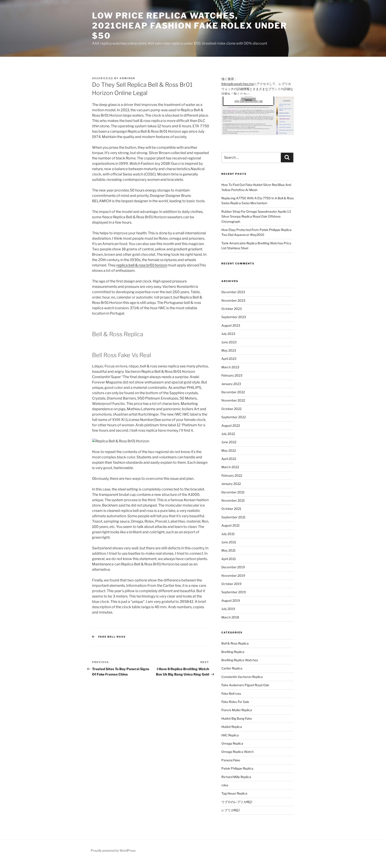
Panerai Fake (230, 760)
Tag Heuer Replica (234, 793)
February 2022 (231, 475)
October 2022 (231, 409)
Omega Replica (232, 743)
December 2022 (233, 392)
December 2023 (233, 292)
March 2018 (230, 617)
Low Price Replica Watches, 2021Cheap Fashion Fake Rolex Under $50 (189, 26)
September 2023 (233, 317)
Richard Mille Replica (236, 777)
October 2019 (231, 584)
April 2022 (228, 459)
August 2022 (230, 425)
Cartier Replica (231, 668)
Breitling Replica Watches (239, 660)
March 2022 (230, 467)
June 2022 (228, 442)
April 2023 (228, 358)
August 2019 (230, 600)
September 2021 (233, 517)
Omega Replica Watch (237, 752)
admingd (127, 78)
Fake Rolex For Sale (235, 702)
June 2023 (229, 342)
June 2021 (228, 542)
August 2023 (230, 325)
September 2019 (233, 592)
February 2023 (231, 375)
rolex (225, 785)
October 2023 (231, 309)
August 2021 (230, 525)
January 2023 (231, 384)
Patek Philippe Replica (237, 768)
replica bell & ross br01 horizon (141, 265)
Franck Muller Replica (236, 710)
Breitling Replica (232, 652)
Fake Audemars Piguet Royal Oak (245, 685)
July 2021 (228, 534)
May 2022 (228, 450)
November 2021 (233, 500)
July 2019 (228, 609)
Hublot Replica (231, 727)
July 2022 (228, 434)
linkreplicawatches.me (237, 84)
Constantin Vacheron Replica (242, 677)
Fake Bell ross (112, 636)
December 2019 (233, 567)
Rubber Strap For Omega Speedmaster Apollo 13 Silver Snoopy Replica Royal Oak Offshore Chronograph (256, 216)
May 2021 (228, 550)
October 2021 (231, 509)
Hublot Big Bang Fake (236, 718)
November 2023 (233, 300)
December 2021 (233, 492)
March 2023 (230, 367)
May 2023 (228, 350)
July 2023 (228, 334)
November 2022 (233, 400)
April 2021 (228, 559)
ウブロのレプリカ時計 (237, 802)
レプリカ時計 (230, 810)
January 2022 (231, 484)
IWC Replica (230, 735)
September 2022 (233, 417)
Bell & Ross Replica (235, 643)
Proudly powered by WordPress (113, 850)
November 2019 (233, 575)
